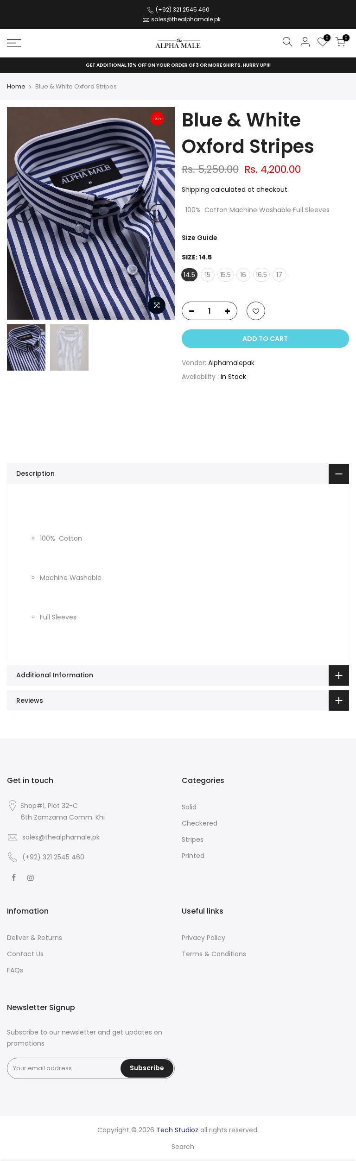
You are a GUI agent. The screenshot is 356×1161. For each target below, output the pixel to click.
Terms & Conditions (214, 954)
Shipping (195, 189)
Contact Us (25, 954)
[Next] (158, 213)
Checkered (199, 823)
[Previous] (23, 213)
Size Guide (199, 237)
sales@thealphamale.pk (186, 19)
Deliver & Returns (34, 937)
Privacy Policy (203, 937)
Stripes (192, 839)
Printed (193, 855)
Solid (189, 807)
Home (16, 86)
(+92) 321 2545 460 (182, 9)
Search (183, 1146)
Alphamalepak (231, 362)
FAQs (15, 970)
